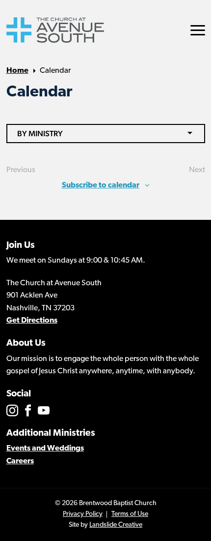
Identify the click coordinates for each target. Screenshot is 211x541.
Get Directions (31, 321)
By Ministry (40, 133)
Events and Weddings (45, 448)
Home (17, 71)
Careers (20, 461)
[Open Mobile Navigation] (197, 30)
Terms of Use (129, 514)
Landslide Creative (115, 525)
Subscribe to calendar (100, 185)
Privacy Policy (83, 514)
